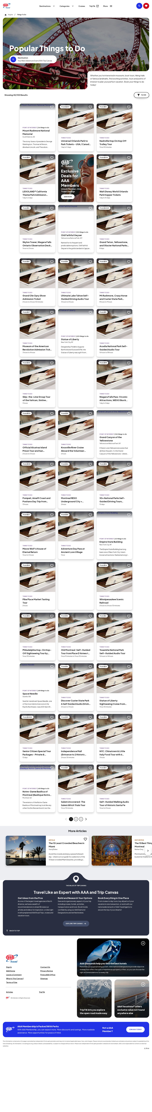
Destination (23, 58)
